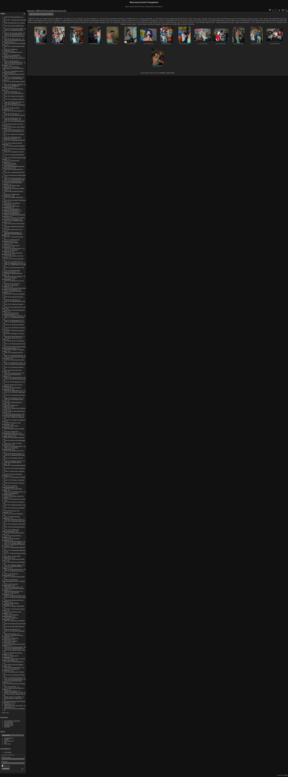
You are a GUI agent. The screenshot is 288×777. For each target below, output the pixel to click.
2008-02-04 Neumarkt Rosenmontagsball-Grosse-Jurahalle (13, 580)
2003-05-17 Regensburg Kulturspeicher (10, 195)
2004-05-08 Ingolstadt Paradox (13, 297)
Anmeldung (7, 752)
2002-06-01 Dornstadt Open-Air (14, 131)
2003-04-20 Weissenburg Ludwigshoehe (11, 186)
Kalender (7, 727)
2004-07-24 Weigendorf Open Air (14, 322)
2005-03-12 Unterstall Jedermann (14, 392)
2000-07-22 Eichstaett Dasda (13, 34)
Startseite (31, 11)
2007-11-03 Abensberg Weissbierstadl (10, 574)
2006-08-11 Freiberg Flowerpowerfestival (9, 486)
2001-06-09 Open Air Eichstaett (13, 96)
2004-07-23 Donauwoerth (12, 320)
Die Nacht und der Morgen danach (14, 694)
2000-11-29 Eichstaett (11, 61)
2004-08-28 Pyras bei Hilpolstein (14, 341)
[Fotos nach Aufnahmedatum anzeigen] (286, 10)
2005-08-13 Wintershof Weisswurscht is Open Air (10, 432)
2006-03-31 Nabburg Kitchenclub (14, 455)
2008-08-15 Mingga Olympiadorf (14, 606)
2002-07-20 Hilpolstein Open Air (14, 152)
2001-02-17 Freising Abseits (12, 77)
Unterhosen (7, 704)
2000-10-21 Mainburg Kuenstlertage (10, 50)
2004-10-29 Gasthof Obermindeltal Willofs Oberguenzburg (13, 347)
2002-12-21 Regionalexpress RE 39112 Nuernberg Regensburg (13, 180)
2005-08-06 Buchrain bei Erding (14, 429)
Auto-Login (6, 766)
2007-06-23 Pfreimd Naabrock (13, 541)
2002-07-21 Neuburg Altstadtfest (14, 155)
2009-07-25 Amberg (10, 634)
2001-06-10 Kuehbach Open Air (14, 99)
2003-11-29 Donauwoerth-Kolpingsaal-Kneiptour (11, 271)
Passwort (4, 761)
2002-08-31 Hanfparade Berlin (13, 169)
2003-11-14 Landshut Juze (12, 261)
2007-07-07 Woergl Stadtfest (13, 543)
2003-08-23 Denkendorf (11, 232)
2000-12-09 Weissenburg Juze (13, 62)
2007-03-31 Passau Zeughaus (13, 514)
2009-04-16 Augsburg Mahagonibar (10, 618)
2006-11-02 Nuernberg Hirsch (13, 492)
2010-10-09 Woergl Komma (12, 667)
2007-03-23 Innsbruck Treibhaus (14, 502)
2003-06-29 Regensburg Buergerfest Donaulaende (10, 212)
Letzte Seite (170, 73)
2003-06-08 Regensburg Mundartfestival (10, 206)
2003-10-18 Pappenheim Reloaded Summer (11, 240)
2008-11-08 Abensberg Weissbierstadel (10, 615)
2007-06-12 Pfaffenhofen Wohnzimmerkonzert (10, 530)
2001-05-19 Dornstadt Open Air (13, 93)
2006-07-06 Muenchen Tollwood (14, 471)
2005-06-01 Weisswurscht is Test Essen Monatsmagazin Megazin (13, 414)
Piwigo (286, 775)
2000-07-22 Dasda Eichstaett (13, 33)
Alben (3, 14)
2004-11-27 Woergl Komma (12, 373)
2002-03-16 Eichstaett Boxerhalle (14, 121)
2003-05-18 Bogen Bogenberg (13, 197)
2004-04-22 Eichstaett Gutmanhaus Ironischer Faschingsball (14, 288)
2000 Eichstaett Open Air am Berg (14, 23)
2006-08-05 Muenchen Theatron (14, 483)
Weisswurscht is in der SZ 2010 (13, 705)
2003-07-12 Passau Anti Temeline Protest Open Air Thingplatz (13, 218)
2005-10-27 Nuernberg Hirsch (13, 446)
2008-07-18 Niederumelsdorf (13, 596)
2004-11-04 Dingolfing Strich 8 (13, 352)
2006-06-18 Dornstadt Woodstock (14, 468)
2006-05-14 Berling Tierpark (12, 461)
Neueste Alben (8, 724)
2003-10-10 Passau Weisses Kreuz (49, 11)
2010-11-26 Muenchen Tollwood (14, 672)
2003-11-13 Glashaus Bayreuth (13, 259)
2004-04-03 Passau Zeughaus (13, 276)
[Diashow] (279, 10)
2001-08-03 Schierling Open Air (14, 111)
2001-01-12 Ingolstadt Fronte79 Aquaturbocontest (13, 72)
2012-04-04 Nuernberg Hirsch (13, 679)
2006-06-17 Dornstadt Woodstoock (15, 465)
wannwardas (8, 707)
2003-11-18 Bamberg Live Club (13, 263)
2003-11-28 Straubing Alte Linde (14, 267)
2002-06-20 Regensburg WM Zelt (14, 140)
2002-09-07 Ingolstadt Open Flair (14, 172)
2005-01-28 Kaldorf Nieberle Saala (15, 379)
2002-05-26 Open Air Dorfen (12, 130)
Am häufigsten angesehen (12, 721)
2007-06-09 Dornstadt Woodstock (14, 527)
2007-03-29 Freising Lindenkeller (14, 508)
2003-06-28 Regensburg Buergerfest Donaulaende (10, 209)
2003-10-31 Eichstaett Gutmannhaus (10, 250)
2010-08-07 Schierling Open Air (14, 661)
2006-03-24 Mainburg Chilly (12, 453)
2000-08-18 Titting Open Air (12, 39)
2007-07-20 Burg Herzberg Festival (15, 553)
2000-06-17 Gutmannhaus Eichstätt (15, 20)
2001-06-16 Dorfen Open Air (12, 102)
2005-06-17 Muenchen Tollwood (14, 417)
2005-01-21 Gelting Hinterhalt (13, 377)
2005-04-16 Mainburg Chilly (12, 398)
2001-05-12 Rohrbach (11, 92)
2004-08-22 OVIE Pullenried (12, 336)
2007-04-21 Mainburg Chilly (12, 519)
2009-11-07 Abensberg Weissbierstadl (10, 639)
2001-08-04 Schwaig (10, 114)
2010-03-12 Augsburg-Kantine (13, 647)
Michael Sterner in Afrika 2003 (13, 698)
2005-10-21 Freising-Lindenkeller (14, 708)
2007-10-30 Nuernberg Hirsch (13, 569)
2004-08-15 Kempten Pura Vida (14, 333)
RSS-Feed (7, 744)
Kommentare (8, 741)
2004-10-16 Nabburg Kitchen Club (14, 344)
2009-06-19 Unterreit (10, 629)
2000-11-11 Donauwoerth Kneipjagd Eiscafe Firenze (11, 55)
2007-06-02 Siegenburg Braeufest (14, 521)
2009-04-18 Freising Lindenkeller (14, 620)
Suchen (6, 739)
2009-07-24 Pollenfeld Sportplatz (14, 631)
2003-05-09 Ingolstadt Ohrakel (13, 191)
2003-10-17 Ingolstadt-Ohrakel (13, 237)
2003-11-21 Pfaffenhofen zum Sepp (15, 264)
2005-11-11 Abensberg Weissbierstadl (10, 448)
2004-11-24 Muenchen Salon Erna (14, 364)
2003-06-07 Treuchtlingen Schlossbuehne (11, 203)
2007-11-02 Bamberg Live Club (13, 571)
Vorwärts (162, 73)
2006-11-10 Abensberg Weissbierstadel (10, 494)
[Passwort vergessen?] (22, 769)
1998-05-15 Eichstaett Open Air (13, 17)
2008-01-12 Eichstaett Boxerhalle (14, 577)
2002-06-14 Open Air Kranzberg (14, 134)
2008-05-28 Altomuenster (12, 591)
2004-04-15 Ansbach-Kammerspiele (9, 278)
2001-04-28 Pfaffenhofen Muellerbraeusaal (10, 86)
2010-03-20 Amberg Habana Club (14, 650)
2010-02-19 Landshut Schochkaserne (9, 642)
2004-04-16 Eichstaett (11, 283)
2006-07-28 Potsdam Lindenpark (14, 480)
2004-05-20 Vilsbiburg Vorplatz (13, 304)
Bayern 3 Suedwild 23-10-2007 (13, 692)
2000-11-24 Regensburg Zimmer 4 (14, 58)
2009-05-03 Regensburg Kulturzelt (14, 623)
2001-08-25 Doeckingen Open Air (14, 115)
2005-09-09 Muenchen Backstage (14, 440)
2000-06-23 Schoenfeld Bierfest (14, 26)
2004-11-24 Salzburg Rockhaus (14, 367)
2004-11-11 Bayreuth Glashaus (13, 355)
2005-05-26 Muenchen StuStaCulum (10, 406)
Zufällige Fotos (8, 725)
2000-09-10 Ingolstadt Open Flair (14, 46)
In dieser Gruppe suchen (42, 14)
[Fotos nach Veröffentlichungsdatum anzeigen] (282, 10)
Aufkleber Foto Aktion (10, 691)
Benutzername (6, 757)
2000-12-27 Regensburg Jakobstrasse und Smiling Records (13, 67)
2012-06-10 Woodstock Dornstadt (14, 683)
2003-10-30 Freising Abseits (12, 248)
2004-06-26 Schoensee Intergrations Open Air (10, 313)
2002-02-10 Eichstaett (11, 119)
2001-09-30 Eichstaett (11, 118)
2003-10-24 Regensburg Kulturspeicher (10, 246)
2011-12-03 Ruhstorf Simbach (13, 678)
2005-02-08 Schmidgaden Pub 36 (14, 382)
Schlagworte (8, 738)
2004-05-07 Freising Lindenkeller (14, 294)
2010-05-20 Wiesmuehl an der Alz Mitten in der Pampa (13, 659)
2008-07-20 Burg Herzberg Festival (15, 597)
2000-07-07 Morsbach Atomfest (13, 30)
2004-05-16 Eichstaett (11, 300)
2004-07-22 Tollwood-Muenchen (14, 317)
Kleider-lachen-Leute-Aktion (12, 697)
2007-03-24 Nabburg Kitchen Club (14, 505)
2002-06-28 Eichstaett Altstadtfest (14, 146)
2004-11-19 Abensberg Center (13, 363)
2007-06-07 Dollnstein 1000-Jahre (14, 524)
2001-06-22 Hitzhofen (11, 103)
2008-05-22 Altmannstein (12, 587)
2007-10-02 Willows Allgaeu (12, 565)
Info (5, 742)
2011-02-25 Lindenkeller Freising (14, 675)
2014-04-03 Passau (10, 686)
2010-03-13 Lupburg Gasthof (13, 648)
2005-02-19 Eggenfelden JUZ (13, 390)
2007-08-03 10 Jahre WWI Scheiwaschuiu (11, 557)
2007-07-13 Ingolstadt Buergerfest (14, 547)
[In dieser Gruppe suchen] (270, 10)
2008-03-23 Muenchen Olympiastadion (10, 584)
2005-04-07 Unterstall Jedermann (14, 395)
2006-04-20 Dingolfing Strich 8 (13, 458)
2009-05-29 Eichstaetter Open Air (14, 626)
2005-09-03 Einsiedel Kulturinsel (14, 437)
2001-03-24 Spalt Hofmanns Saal (14, 81)
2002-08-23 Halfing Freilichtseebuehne (9, 164)
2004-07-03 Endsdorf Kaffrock (13, 316)
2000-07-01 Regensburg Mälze (13, 29)
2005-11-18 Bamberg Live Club (13, 451)
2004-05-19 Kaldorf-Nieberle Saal (14, 301)
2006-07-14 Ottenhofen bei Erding (14, 477)
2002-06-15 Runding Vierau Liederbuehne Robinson (11, 137)
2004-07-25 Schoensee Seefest (14, 324)
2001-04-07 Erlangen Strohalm (13, 84)
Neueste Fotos (8, 722)
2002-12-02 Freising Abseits (12, 178)
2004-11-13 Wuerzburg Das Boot (14, 360)
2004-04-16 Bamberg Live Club (14, 281)
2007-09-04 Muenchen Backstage (14, 562)
